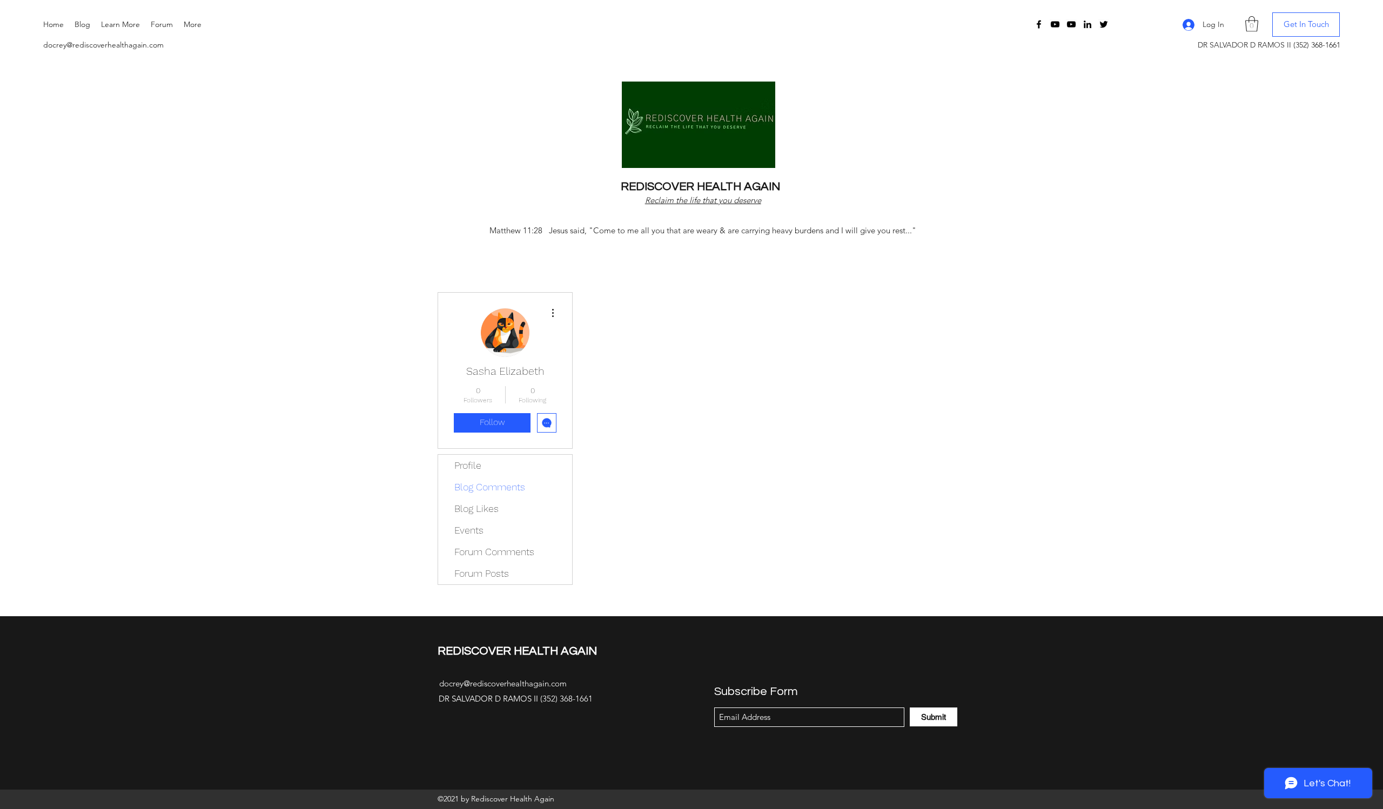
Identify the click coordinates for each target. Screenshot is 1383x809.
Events (469, 530)
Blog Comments (489, 487)
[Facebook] (1038, 24)
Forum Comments (494, 551)
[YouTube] (1055, 24)
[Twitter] (1103, 24)
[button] (120, 24)
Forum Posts (481, 573)
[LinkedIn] (1087, 24)
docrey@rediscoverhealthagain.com (103, 45)
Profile (467, 465)
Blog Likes (476, 508)
